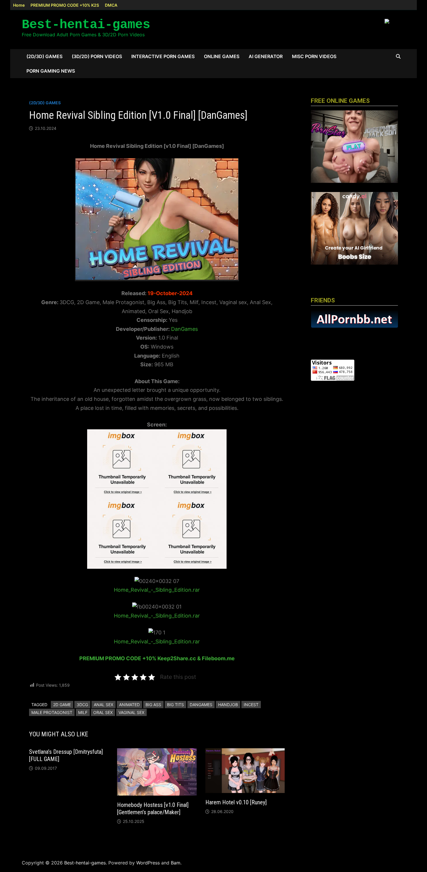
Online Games (221, 56)
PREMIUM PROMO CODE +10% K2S (65, 5)
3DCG (82, 704)
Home (19, 5)
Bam (175, 863)
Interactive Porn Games (163, 56)
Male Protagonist (51, 712)
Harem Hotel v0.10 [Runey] (236, 802)
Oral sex (103, 712)
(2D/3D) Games (44, 56)
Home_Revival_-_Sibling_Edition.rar (157, 590)
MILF (82, 712)
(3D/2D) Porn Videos (97, 56)
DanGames (184, 329)
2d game (62, 704)
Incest (251, 704)
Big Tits (175, 704)
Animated (129, 704)
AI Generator (266, 56)
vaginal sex (131, 712)
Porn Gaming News (50, 71)
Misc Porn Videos (314, 56)
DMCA (111, 5)
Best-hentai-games (86, 24)
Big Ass (153, 704)
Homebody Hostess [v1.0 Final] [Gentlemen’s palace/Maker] (153, 808)
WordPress (148, 863)
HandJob (228, 704)
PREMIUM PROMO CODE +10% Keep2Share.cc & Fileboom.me (157, 658)
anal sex (103, 704)
